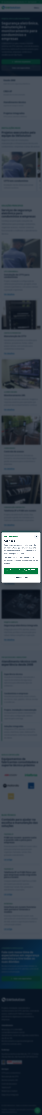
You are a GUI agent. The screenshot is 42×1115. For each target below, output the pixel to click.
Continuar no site (21, 578)
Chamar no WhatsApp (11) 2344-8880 (22, 571)
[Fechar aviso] (36, 536)
